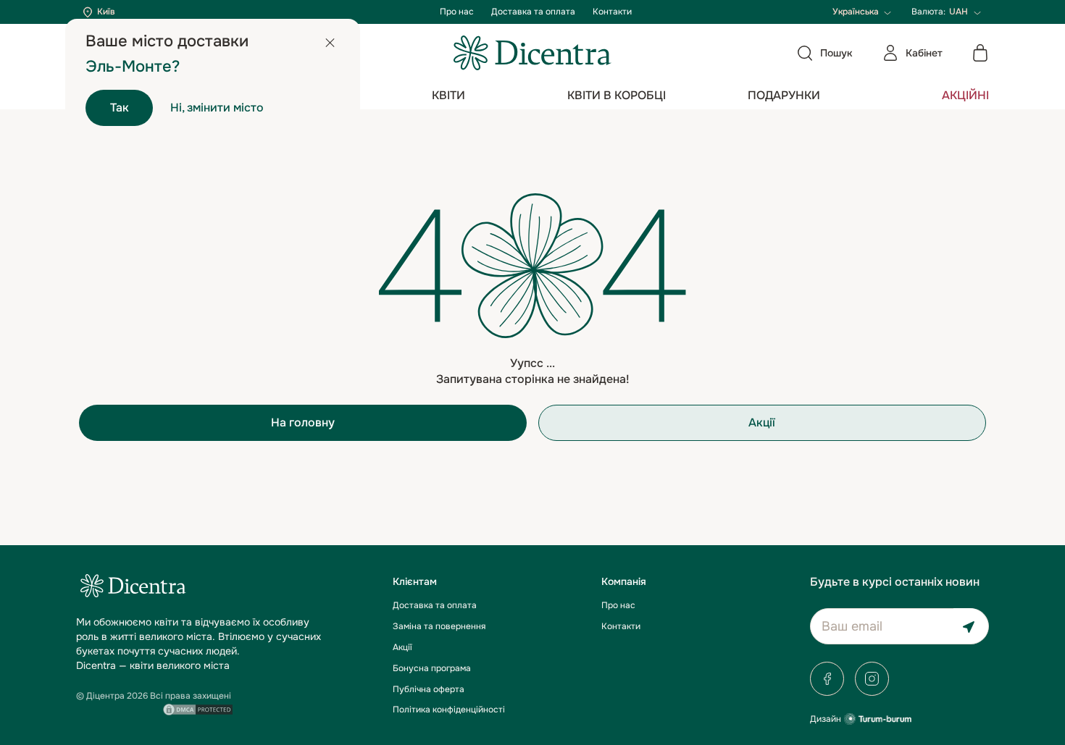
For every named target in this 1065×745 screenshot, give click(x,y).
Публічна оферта (428, 689)
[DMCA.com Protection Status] (198, 708)
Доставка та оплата (533, 11)
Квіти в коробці (616, 95)
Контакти (612, 11)
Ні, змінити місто (217, 107)
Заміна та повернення (439, 626)
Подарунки (784, 95)
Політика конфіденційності (449, 709)
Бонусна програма (432, 668)
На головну (303, 422)
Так (119, 107)
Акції (761, 422)
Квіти (448, 95)
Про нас (457, 11)
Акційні (965, 95)
